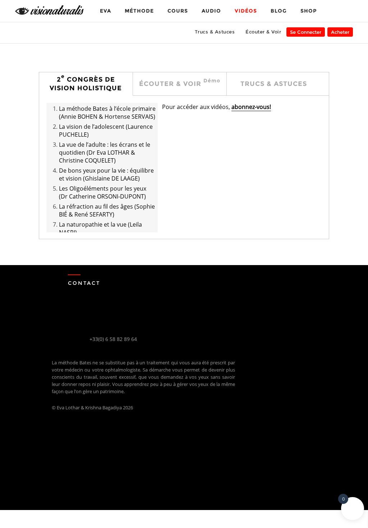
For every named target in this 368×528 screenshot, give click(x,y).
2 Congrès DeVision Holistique (86, 82)
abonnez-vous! (251, 107)
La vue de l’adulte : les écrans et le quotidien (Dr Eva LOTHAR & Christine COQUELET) (104, 152)
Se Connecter (305, 32)
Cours (177, 11)
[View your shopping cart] (335, 10)
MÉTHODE (139, 11)
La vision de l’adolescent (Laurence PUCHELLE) (106, 130)
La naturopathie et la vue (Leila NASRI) (100, 228)
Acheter (340, 32)
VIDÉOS (246, 11)
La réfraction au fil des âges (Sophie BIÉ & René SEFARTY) (107, 210)
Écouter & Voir (263, 32)
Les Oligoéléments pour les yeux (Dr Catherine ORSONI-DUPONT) (102, 192)
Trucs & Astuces (215, 32)
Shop (308, 11)
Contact (84, 283)
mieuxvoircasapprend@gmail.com (130, 346)
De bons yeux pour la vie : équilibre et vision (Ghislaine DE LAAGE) (106, 174)
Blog (279, 11)
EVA (105, 11)
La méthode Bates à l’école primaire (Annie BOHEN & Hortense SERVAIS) (107, 112)
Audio (211, 11)
